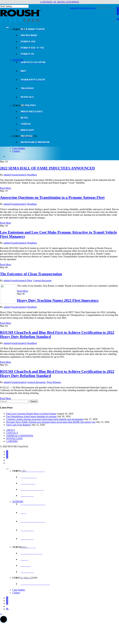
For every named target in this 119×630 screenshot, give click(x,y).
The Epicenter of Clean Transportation (31, 274)
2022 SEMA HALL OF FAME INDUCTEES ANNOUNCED (47, 168)
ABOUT (10, 430)
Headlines (32, 174)
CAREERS (12, 441)
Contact (16, 151)
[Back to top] (1, 614)
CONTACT (12, 433)
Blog (29, 280)
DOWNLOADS (14, 438)
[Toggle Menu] (7, 27)
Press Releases (54, 382)
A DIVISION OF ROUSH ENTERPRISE (59, 2)
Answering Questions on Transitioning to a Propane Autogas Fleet (52, 197)
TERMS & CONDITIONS (19, 435)
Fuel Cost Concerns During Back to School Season (31, 413)
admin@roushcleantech (15, 174)
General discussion (42, 280)
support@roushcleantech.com (83, 8)
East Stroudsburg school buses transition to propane (31, 416)
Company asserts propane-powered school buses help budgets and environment (45, 419)
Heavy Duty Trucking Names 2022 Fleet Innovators (58, 300)
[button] (3, 619)
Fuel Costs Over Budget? (18, 424)
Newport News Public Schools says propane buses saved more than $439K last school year (50, 422)
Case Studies (18, 148)
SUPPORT (17, 60)
